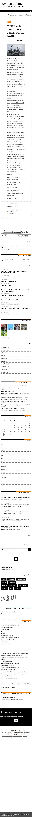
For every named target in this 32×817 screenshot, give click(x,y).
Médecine (3, 466)
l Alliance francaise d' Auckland (8, 687)
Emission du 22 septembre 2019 (10, 277)
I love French (4, 614)
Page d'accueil (28, 14)
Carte (29, 535)
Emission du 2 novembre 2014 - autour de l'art (20, 15)
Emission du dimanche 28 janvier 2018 (12, 295)
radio (3, 579)
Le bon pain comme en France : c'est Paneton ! (11, 655)
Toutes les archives (6, 376)
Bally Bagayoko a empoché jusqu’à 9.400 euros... (12, 401)
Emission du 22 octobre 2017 (9, 314)
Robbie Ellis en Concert (6, 644)
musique (4, 588)
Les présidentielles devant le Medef (8, 399)
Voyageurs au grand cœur (7, 627)
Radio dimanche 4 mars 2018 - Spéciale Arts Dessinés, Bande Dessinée (15, 290)
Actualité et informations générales (9, 611)
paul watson (19, 208)
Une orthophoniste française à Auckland (10, 667)
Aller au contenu (5, 3)
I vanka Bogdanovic (7, 519)
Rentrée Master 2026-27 (6, 410)
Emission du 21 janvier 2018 (9, 300)
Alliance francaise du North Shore (8, 639)
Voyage (3, 483)
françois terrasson (11, 210)
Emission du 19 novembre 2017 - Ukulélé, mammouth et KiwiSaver (15, 309)
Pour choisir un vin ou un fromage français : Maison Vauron (14, 653)
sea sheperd (13, 208)
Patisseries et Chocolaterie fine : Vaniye (10, 678)
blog (25, 738)
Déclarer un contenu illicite (7, 736)
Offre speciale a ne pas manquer (8, 697)
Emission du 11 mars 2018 (8, 285)
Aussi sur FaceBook (6, 249)
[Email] (16, 559)
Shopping (3, 477)
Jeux (2, 455)
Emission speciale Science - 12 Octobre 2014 (13, 14)
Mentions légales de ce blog (17, 736)
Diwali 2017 (4, 526)
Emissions (15, 206)
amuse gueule (21, 579)
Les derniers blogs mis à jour (7, 732)
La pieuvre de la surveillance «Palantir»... (10, 397)
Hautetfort (19, 730)
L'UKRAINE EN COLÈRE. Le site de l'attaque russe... (12, 388)
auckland (11, 579)
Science (3, 475)
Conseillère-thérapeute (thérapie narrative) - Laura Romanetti (15, 671)
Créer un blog (13, 730)
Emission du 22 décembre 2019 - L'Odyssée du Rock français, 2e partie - (14, 271)
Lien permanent (13, 203)
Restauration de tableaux (6, 676)
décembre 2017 (5, 364)
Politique (3, 472)
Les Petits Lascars (5, 642)
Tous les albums (5, 338)
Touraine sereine (21, 408)
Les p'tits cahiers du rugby (7, 635)
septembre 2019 (5, 350)
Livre (2, 461)
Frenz (2, 631)
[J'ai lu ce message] (30, 813)
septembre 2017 (5, 372)
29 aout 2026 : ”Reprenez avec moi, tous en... (11, 393)
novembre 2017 (5, 366)
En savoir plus (11, 815)
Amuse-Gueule (12, 4)
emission (17, 588)
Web (2, 486)
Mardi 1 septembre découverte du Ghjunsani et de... (12, 405)
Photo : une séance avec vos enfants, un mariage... (12, 673)
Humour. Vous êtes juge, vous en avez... (10, 386)
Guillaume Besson (6, 497)
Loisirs (2, 464)
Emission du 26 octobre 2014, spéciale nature (15, 31)
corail (18, 210)
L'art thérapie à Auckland (6, 661)
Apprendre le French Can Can (7, 665)
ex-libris (12, 391)
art (1, 444)
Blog (2, 447)
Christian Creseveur (22, 399)
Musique (3, 469)
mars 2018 (3, 355)
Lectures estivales (5, 391)
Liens (2, 458)
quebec (4, 582)
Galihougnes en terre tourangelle (8, 408)
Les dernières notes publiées (18, 732)
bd (10, 588)
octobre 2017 (4, 369)
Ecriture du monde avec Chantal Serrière (10, 625)
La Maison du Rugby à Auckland (8, 669)
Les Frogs (3, 633)
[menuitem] (13, 14)
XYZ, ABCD (23, 386)
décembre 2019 (5, 347)
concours (12, 582)
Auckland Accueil (5, 629)
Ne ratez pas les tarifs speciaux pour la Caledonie (12, 699)
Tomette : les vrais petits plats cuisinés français (11, 663)
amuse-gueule (23, 585)
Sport (2, 480)
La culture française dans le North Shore (10, 637)
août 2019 (3, 353)
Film (2, 453)
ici (22, 81)
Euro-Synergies (24, 397)
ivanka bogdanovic (6, 504)
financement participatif (9, 585)
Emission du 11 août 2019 (8, 281)
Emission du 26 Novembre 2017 (10, 304)
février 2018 (4, 358)
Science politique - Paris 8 (19, 410)
